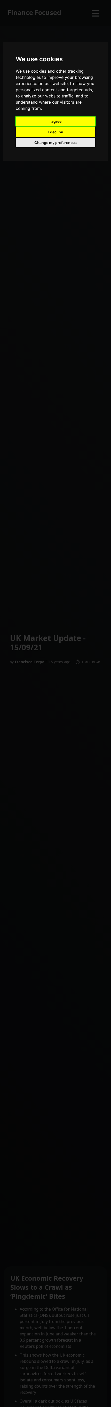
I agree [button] (55, 121)
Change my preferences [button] (55, 142)
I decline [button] (55, 132)
